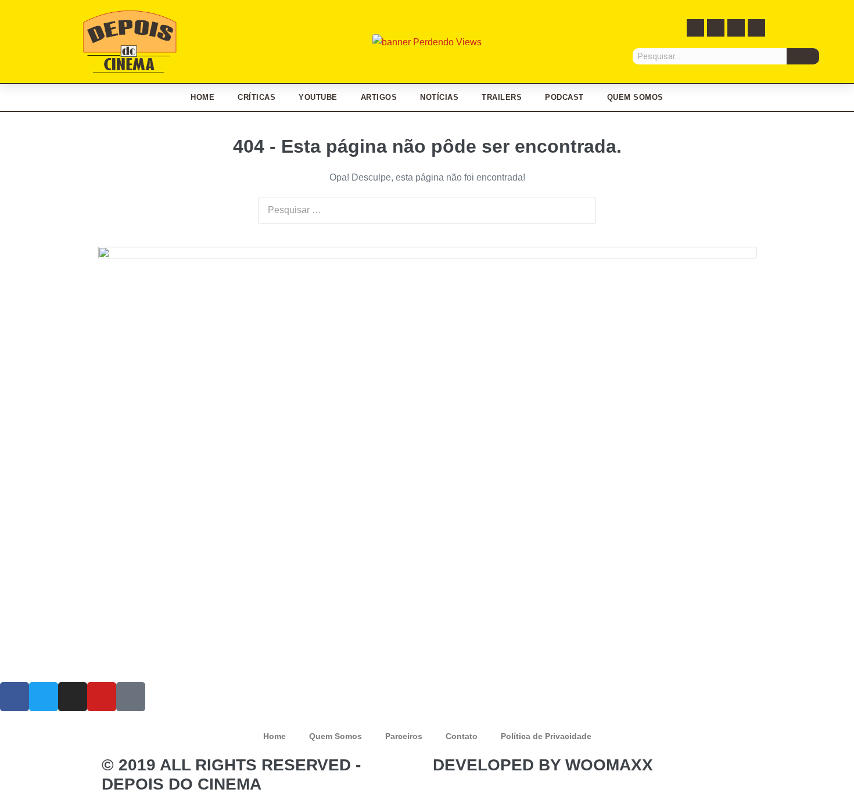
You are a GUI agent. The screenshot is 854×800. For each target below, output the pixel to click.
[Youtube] (756, 28)
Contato (462, 736)
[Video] (130, 696)
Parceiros (403, 736)
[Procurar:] (427, 210)
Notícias (439, 97)
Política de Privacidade (546, 736)
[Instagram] (736, 28)
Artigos (379, 97)
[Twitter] (715, 28)
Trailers (502, 97)
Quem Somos (635, 97)
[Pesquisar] (803, 56)
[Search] (580, 210)
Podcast (564, 97)
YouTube (318, 97)
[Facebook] (695, 28)
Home (202, 97)
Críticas (256, 97)
